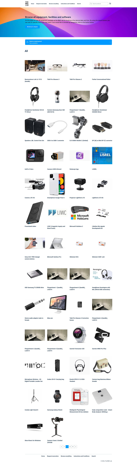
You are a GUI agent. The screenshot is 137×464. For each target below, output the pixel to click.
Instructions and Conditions (81, 456)
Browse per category (32, 26)
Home (43, 456)
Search (94, 456)
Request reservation (53, 456)
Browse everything (66, 456)
